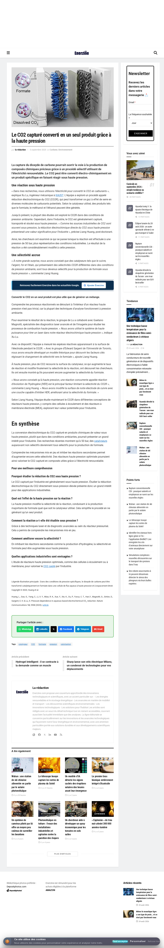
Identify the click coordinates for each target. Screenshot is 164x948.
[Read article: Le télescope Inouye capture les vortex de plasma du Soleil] (49, 765)
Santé (97, 770)
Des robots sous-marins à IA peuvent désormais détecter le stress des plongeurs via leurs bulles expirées (140, 577)
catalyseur (23, 644)
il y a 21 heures (46, 788)
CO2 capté (49, 566)
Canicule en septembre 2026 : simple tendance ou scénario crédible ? (135, 188)
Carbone (53, 150)
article (46, 605)
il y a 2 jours (72, 795)
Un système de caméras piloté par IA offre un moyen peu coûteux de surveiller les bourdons (22, 827)
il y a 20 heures (19, 795)
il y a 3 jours (18, 839)
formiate (42, 644)
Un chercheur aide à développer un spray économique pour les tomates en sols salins (75, 827)
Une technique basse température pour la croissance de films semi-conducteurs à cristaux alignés (139, 333)
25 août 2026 (133, 348)
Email (99, 629)
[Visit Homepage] (82, 53)
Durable (18, 814)
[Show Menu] (8, 53)
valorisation (66, 644)
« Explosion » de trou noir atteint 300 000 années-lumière (102, 824)
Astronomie (46, 770)
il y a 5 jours (99, 832)
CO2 (33, 644)
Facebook (67, 629)
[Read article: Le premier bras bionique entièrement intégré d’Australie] (103, 765)
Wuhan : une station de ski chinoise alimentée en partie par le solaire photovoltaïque (21, 783)
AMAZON (50, 890)
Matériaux (134, 319)
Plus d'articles (62, 854)
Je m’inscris (83, 935)
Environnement (65, 150)
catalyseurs (100, 440)
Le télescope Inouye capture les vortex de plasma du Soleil (48, 780)
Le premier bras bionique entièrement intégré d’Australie (102, 780)
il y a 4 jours (45, 842)
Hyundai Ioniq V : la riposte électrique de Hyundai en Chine (143, 209)
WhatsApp (26, 629)
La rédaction (20, 150)
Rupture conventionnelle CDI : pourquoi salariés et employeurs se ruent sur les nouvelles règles (146, 432)
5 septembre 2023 (38, 150)
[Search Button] (155, 53)
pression (53, 644)
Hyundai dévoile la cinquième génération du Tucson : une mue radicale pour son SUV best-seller (144, 276)
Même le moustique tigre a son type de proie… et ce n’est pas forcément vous (146, 914)
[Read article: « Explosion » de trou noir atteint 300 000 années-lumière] (103, 809)
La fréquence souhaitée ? (140, 116)
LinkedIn (43, 629)
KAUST (59, 195)
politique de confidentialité (145, 945)
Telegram (84, 629)
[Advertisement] (82, 24)
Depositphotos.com (16, 886)
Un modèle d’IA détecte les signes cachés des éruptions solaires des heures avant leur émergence (76, 783)
